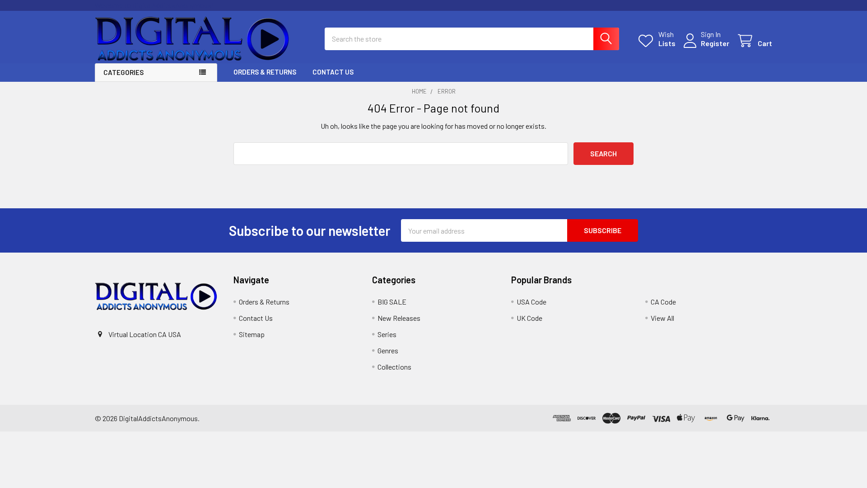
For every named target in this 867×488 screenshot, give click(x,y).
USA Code (531, 301)
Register (715, 43)
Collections (394, 366)
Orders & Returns (264, 72)
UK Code (529, 318)
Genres (388, 350)
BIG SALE (392, 301)
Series (387, 334)
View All (662, 318)
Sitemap (252, 334)
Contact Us (333, 72)
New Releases (399, 318)
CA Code (663, 301)
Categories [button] (123, 72)
